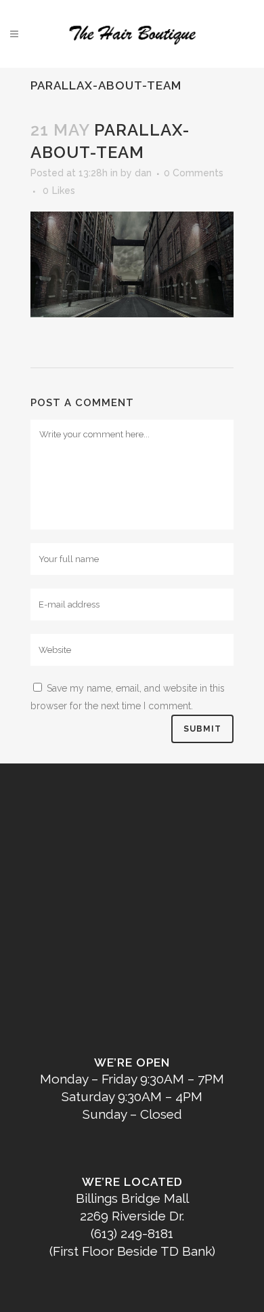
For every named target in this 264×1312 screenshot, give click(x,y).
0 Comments (193, 172)
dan (143, 172)
